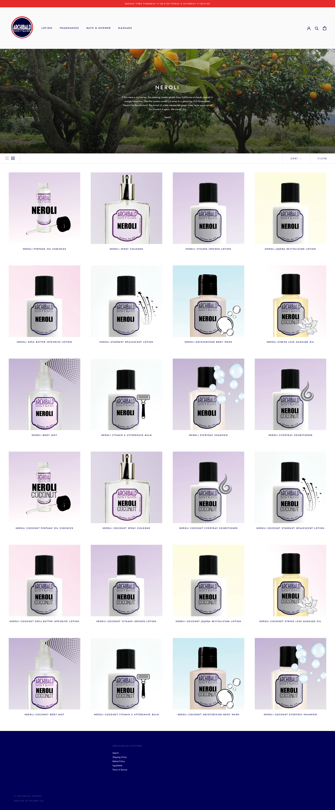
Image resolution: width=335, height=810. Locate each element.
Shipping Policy (120, 757)
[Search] (317, 28)
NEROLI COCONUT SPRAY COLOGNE (126, 528)
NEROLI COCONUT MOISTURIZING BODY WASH (209, 714)
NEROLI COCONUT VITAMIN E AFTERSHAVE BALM (126, 714)
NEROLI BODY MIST (44, 435)
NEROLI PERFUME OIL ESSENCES (44, 249)
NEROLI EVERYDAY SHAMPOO (208, 435)
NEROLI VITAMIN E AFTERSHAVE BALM (126, 435)
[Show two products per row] (7, 158)
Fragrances (69, 28)
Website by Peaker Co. (29, 800)
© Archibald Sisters (28, 796)
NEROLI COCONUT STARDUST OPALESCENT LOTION (290, 528)
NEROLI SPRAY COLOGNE (126, 249)
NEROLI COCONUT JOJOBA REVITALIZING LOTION (208, 621)
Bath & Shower (99, 28)
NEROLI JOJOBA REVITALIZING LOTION (290, 249)
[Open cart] (324, 28)
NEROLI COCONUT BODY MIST (45, 714)
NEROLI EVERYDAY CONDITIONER (291, 435)
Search (116, 753)
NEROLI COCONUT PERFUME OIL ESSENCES (44, 528)
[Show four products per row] (12, 158)
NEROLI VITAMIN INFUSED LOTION (208, 249)
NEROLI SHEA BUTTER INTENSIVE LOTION (44, 342)
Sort (295, 158)
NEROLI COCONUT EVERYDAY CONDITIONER (208, 528)
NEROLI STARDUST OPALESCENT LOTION (126, 342)
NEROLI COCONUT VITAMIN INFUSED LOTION (126, 621)
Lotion (47, 28)
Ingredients (117, 765)
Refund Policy (119, 761)
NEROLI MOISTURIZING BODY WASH (208, 342)
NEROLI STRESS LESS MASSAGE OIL (290, 342)
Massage (125, 28)
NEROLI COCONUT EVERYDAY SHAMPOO (290, 714)
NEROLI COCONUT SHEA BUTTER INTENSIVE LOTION (44, 621)
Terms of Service (120, 769)
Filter (322, 158)
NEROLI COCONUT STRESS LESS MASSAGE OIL (290, 621)
